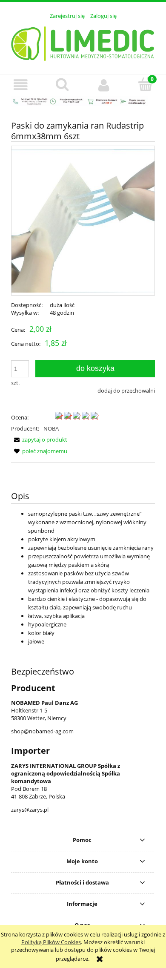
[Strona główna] (83, 42)
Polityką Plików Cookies (51, 942)
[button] (21, 85)
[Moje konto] (104, 85)
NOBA (51, 428)
